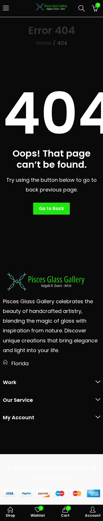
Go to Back (51, 208)
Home (43, 43)
